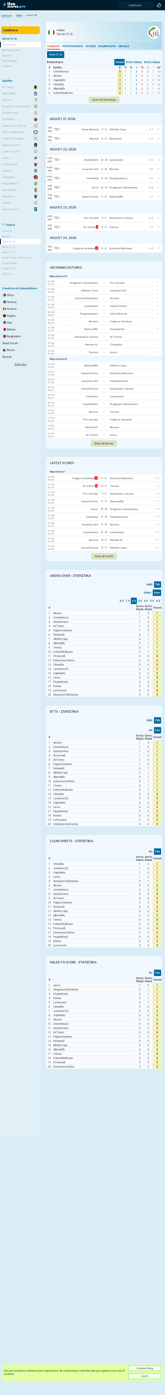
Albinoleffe (59, 88)
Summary (53, 46)
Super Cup (8, 268)
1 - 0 (104, 524)
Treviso (93, 352)
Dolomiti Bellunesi (63, 93)
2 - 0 (104, 516)
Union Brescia (60, 71)
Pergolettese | (89, 313)
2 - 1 (104, 485)
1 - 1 (104, 493)
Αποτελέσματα (72, 46)
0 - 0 (104, 508)
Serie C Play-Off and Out (17, 257)
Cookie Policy (144, 1368)
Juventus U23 (118, 290)
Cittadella (58, 84)
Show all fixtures (104, 443)
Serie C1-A (9, 241)
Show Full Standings (104, 99)
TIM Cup (7, 273)
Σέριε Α (7, 230)
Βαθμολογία (107, 46)
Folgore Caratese (121, 321)
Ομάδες (123, 46)
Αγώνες (91, 46)
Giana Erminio (118, 306)
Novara (93, 321)
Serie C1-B (8, 247)
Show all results (104, 556)
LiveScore (10, 30)
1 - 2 (104, 478)
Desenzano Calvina (86, 336)
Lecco (113, 352)
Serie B (6, 236)
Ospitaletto (59, 80)
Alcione (57, 75)
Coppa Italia (9, 263)
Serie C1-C (8, 252)
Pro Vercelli (117, 282)
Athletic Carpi (89, 290)
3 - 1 (104, 539)
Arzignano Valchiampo (84, 282)
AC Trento (116, 336)
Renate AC (91, 344)
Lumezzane (91, 306)
